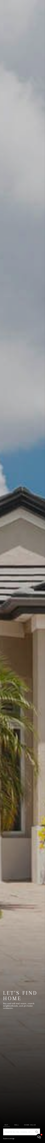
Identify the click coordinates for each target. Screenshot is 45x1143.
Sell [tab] (16, 1125)
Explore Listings (8, 1138)
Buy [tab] (6, 1125)
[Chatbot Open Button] (39, 1137)
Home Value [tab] (30, 1125)
